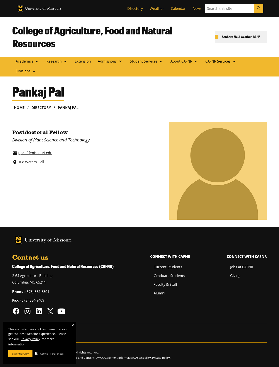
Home (19, 107)
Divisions (26, 71)
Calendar (178, 8)
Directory (135, 8)
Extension (83, 61)
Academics (27, 61)
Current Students (168, 267)
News (197, 8)
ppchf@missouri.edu (35, 152)
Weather (157, 8)
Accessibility (143, 358)
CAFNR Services (221, 61)
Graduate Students (169, 275)
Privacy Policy (30, 339)
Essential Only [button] (20, 353)
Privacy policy (161, 358)
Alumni (159, 293)
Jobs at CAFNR (241, 267)
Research (57, 61)
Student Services (146, 61)
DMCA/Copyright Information (115, 358)
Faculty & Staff (165, 284)
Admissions (110, 61)
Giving (235, 275)
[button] (49, 353)
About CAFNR (184, 61)
